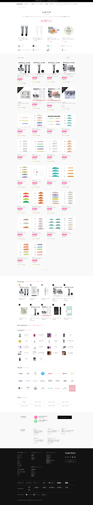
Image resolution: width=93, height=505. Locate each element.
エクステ (18, 456)
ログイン (32, 470)
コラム (32, 456)
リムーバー (19, 461)
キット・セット (19, 470)
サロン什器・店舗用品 (20, 469)
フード (18, 475)
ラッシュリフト (19, 455)
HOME (19, 7)
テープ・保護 (19, 465)
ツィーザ (18, 466)
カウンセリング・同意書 (21, 471)
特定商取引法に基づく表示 (50, 460)
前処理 (18, 462)
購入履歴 (32, 475)
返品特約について (48, 462)
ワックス (18, 460)
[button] (50, 270)
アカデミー (19, 473)
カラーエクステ (19, 457)
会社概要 (32, 458)
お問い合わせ (48, 458)
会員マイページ (33, 473)
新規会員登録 (33, 469)
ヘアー (18, 474)
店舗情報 (32, 455)
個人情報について (48, 461)
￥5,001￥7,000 (51, 405)
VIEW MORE (35, 434)
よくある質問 (48, 457)
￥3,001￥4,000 (24, 405)
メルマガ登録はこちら (70, 461)
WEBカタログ (33, 457)
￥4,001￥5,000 (37, 405)
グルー (18, 458)
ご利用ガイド (48, 456)
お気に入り (33, 474)
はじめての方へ (48, 455)
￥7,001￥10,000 (65, 405)
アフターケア (19, 464)
